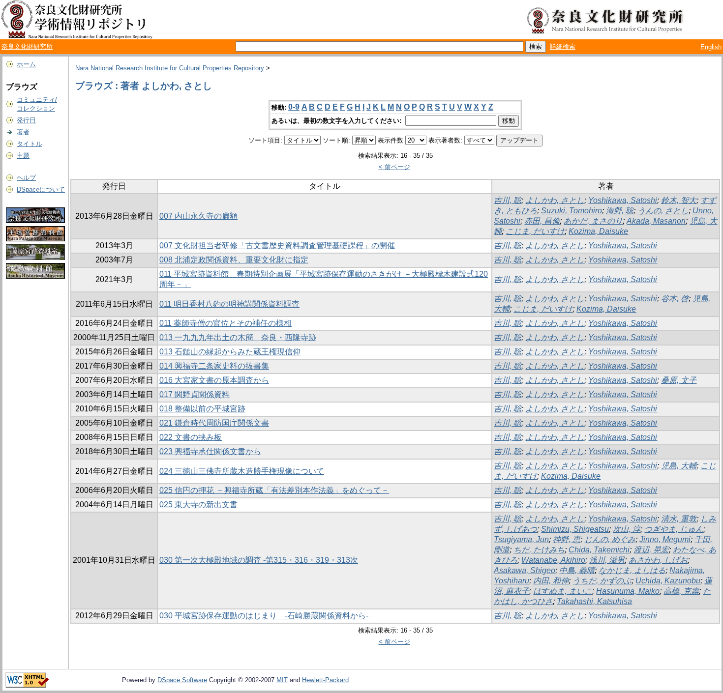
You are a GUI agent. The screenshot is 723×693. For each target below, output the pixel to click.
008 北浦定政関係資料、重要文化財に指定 (233, 260)
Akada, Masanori (656, 221)
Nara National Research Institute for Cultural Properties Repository (169, 68)
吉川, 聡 (507, 200)
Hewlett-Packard (325, 680)
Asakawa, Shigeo (524, 570)
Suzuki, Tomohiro (571, 210)
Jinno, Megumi (665, 539)
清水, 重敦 (678, 519)
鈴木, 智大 (678, 200)
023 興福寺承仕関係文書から (210, 451)
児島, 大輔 (678, 466)
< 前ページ (394, 167)
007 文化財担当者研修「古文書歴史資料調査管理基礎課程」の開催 (277, 245)
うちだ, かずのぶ (602, 581)
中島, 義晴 (577, 570)
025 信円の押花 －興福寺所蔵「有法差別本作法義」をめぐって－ (274, 490)
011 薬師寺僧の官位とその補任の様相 (225, 323)
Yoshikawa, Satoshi (622, 200)
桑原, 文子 (678, 380)
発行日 (26, 120)
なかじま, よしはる (632, 570)
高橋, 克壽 (681, 591)
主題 (23, 155)
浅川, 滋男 (607, 560)
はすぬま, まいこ (562, 591)
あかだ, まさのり (593, 221)
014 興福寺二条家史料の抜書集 (214, 366)
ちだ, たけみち (539, 550)
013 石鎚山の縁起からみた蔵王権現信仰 (230, 351)
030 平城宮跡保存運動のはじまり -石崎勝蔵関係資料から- (263, 615)
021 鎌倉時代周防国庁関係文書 (214, 423)
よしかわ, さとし (554, 200)
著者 (23, 132)
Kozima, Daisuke (598, 231)
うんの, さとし (663, 210)
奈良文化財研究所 (27, 46)
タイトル (29, 143)
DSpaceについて (41, 189)
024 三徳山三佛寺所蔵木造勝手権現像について (241, 471)
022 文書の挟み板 (190, 437)
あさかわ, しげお (658, 560)
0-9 (294, 107)
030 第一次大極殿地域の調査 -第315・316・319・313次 (258, 560)
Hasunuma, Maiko (628, 591)
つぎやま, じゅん (673, 529)
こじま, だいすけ (535, 231)
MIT (282, 680)
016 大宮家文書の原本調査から (214, 380)
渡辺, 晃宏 (651, 550)
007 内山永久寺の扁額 (198, 216)
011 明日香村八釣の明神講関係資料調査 (229, 304)
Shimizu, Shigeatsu (575, 529)
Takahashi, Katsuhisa (594, 601)
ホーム (26, 64)
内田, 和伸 (551, 581)
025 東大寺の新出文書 (198, 504)
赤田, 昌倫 (542, 221)
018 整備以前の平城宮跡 (202, 408)
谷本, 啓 (675, 298)
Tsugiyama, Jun (521, 539)
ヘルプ (26, 177)
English (711, 47)
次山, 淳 (626, 529)
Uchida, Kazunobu (667, 581)
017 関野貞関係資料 (194, 394)
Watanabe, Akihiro (553, 560)
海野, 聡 (619, 210)
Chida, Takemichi (599, 550)
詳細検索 (562, 46)
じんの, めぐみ (609, 539)
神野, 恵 (566, 539)
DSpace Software (182, 680)
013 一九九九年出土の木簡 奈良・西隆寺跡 (237, 337)
